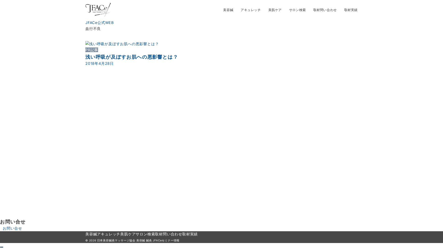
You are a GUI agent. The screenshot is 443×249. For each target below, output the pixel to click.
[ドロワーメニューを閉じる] (1, 247)
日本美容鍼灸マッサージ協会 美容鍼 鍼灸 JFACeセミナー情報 (138, 240)
